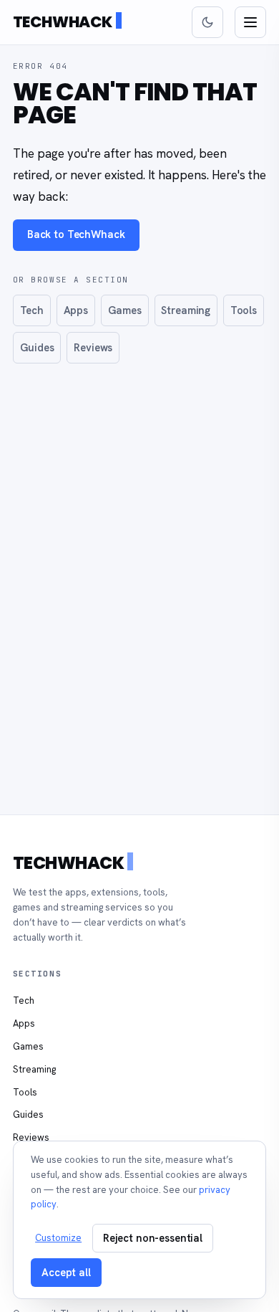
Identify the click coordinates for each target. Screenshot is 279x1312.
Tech (32, 310)
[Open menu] (250, 22)
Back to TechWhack (76, 234)
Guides (37, 347)
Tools (243, 310)
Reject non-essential (152, 1238)
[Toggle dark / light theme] (207, 22)
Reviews (93, 347)
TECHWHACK (62, 22)
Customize (58, 1238)
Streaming (185, 310)
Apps (76, 310)
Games (125, 310)
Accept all (66, 1272)
